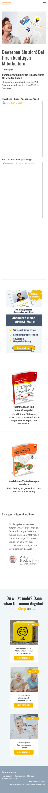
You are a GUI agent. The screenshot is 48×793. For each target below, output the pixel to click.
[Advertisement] (24, 251)
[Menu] (44, 3)
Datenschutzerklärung (24, 776)
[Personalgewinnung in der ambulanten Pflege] (24, 129)
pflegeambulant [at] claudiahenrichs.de (29, 784)
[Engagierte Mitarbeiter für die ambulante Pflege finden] (24, 190)
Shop (22, 608)
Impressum (7, 776)
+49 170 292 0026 (38, 782)
